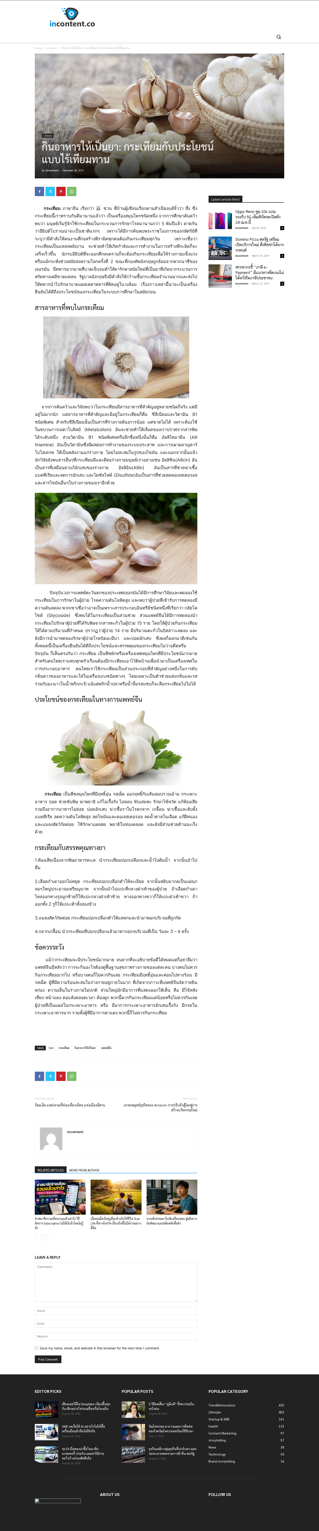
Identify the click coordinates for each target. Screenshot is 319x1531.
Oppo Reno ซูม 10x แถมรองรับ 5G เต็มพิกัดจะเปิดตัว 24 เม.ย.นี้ (257, 217)
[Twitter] (50, 191)
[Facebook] (39, 191)
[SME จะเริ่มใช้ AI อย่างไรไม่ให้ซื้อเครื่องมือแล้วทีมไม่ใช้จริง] (46, 1432)
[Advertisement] (195, 17)
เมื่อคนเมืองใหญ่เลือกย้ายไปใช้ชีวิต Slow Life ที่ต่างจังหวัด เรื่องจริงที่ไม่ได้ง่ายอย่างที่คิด (116, 1223)
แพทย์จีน (106, 1048)
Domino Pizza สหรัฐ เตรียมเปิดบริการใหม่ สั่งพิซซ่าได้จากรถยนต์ (259, 244)
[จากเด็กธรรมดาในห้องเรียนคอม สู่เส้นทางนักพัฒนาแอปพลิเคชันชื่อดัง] (171, 1197)
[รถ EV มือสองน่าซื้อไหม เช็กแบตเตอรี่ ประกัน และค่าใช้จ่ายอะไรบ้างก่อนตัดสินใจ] (46, 1454)
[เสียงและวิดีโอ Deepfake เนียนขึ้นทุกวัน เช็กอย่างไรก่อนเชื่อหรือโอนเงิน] (46, 1409)
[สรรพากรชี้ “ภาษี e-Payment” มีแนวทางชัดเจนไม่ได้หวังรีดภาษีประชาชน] (220, 276)
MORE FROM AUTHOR (84, 1170)
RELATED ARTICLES (51, 1170)
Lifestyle (52, 48)
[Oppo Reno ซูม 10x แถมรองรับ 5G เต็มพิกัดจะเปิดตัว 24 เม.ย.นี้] (220, 220)
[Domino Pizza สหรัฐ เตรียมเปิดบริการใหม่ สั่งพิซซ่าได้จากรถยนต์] (220, 248)
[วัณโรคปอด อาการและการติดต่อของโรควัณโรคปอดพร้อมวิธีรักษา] (133, 1432)
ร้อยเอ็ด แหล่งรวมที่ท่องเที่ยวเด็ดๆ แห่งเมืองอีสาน (70, 1105)
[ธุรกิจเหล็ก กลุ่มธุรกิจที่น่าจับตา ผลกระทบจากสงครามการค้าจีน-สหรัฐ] (133, 1454)
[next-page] (45, 1237)
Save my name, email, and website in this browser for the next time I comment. (100, 1348)
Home (38, 48)
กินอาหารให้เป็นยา (85, 1048)
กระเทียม (64, 1048)
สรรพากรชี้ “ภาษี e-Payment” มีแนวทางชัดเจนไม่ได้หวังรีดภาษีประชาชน (259, 272)
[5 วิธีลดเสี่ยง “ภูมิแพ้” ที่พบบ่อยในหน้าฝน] (133, 1409)
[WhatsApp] (71, 191)
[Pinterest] (61, 191)
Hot (51, 1048)
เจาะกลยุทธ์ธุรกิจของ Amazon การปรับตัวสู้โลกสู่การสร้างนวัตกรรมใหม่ (160, 1107)
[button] (278, 36)
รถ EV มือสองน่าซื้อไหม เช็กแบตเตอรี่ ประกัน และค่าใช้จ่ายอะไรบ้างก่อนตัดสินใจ (83, 1453)
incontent (52, 170)
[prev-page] (38, 1237)
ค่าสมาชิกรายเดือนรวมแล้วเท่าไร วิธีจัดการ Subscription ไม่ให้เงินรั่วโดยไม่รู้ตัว (59, 1223)
